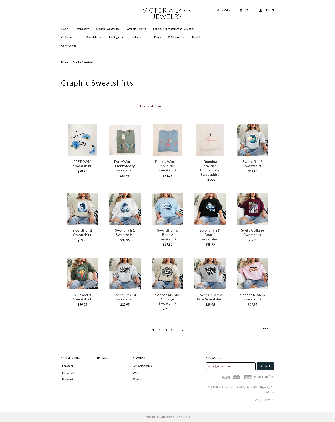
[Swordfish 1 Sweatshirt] (125, 209)
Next (266, 328)
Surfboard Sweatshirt (82, 297)
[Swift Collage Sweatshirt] (253, 209)
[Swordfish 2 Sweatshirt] (82, 209)
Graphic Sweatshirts (108, 28)
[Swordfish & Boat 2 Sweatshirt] (167, 209)
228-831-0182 (264, 400)
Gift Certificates (142, 365)
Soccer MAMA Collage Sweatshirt (167, 299)
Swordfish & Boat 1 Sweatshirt (210, 234)
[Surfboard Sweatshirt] (82, 273)
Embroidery (82, 28)
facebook (67, 365)
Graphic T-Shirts (136, 28)
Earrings (114, 37)
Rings (157, 37)
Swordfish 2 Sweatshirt (82, 232)
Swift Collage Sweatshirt (252, 232)
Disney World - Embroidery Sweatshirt (167, 165)
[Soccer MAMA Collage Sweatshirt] (167, 273)
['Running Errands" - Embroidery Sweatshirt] (210, 140)
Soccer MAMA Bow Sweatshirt (210, 297)
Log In (136, 372)
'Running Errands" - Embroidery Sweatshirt (210, 167)
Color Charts (68, 45)
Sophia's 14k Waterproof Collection (174, 28)
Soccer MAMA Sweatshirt (252, 297)
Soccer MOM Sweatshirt (125, 297)
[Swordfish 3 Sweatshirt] (253, 140)
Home (64, 28)
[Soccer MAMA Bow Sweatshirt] (210, 273)
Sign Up (137, 379)
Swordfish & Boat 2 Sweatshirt (167, 234)
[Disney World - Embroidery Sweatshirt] (167, 140)
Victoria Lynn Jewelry (167, 13)
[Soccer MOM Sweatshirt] (125, 273)
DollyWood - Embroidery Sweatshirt (125, 165)
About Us (197, 37)
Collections (68, 37)
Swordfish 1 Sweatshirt (125, 232)
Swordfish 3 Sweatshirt (253, 163)
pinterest (67, 379)
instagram (68, 372)
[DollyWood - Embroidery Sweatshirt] (125, 140)
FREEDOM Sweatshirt (82, 163)
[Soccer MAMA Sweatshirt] (253, 273)
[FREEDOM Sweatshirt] (82, 140)
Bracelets (91, 37)
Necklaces (136, 37)
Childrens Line (176, 37)
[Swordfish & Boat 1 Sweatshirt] (210, 209)
